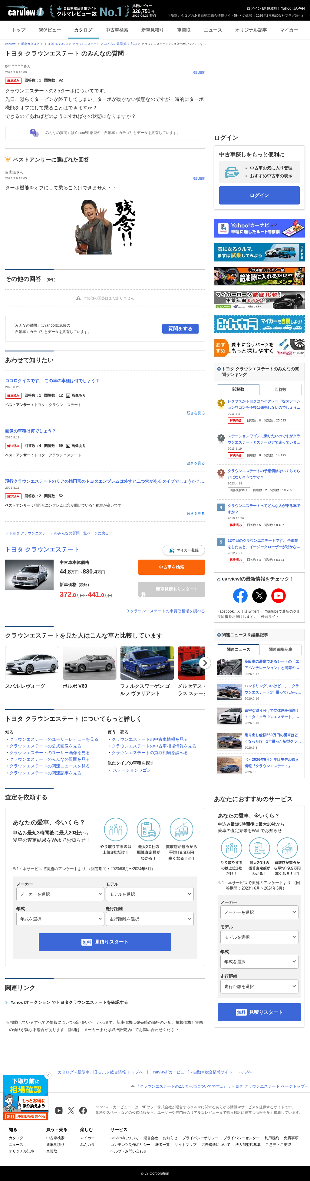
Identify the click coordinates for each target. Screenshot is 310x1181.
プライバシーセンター (241, 1138)
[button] (184, 550)
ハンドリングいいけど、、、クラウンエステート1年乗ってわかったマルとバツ (273, 689)
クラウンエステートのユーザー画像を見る (49, 752)
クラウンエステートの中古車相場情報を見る (154, 746)
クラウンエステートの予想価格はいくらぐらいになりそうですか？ (264, 474)
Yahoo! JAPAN (293, 8)
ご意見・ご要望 (278, 1145)
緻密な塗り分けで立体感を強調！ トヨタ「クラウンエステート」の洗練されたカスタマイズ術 (272, 714)
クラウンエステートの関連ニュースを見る (49, 765)
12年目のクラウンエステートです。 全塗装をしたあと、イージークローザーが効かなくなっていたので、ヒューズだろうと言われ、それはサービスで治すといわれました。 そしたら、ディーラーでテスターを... (264, 544)
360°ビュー (49, 29)
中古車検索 (117, 29)
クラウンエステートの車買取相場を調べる (167, 611)
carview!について (124, 1138)
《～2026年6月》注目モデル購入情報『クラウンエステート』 (272, 762)
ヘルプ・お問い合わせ (128, 1151)
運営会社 (150, 1138)
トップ (18, 29)
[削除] (47, 1075)
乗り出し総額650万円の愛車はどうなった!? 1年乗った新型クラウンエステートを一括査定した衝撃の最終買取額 (273, 738)
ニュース (213, 29)
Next (205, 662)
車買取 (184, 29)
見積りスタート (112, 941)
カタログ (83, 29)
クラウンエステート (86, 43)
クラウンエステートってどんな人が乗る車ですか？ (264, 509)
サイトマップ (185, 1145)
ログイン (254, 8)
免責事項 (291, 1138)
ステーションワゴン (132, 770)
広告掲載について (215, 1145)
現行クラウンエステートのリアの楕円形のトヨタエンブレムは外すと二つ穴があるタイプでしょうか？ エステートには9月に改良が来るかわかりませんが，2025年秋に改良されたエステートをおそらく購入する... (105, 481)
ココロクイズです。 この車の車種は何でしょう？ (52, 380)
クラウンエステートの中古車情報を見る (150, 739)
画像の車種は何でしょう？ (30, 430)
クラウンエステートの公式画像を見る (45, 746)
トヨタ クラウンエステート (42, 549)
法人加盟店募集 (248, 1145)
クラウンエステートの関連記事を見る (45, 772)
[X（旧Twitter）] (71, 1111)
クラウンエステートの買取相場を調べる (150, 752)
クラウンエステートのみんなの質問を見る (49, 759)
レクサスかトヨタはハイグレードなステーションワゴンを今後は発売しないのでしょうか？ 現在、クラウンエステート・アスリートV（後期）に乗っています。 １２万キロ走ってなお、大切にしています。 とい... (264, 404)
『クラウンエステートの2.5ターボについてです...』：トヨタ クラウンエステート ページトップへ (222, 1086)
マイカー (289, 29)
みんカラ (87, 1145)
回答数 (280, 389)
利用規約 (272, 1138)
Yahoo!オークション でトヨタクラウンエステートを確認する (69, 1002)
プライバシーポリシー (200, 1138)
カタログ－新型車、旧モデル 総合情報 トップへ (100, 1072)
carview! (10, 43)
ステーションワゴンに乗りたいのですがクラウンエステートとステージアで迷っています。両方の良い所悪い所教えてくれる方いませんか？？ (264, 439)
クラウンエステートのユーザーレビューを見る (53, 739)
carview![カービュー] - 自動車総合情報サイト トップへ (202, 1072)
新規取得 (270, 8)
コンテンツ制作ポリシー (130, 1145)
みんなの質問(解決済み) (120, 43)
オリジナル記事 (251, 29)
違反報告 (199, 72)
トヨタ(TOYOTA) (56, 43)
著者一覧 (162, 1145)
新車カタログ (30, 43)
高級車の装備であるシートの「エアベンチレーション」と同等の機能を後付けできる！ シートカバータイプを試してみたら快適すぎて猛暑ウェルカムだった (272, 664)
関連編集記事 (280, 649)
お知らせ (170, 1138)
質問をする (180, 328)
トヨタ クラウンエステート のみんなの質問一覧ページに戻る (59, 533)
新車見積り (152, 29)
